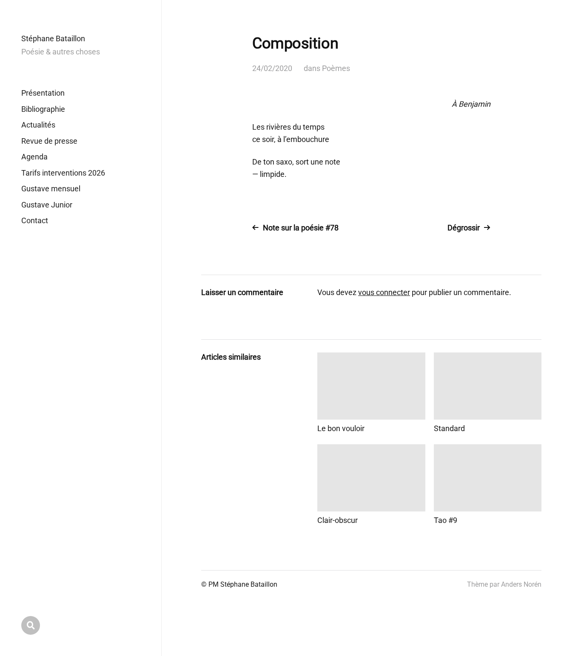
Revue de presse (49, 140)
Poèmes (336, 68)
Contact (34, 220)
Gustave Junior (46, 204)
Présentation (43, 92)
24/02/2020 (272, 68)
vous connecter (384, 292)
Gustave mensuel (50, 188)
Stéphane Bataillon (53, 38)
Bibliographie (43, 109)
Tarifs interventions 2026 (63, 172)
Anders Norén (521, 584)
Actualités (38, 124)
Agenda (34, 156)
